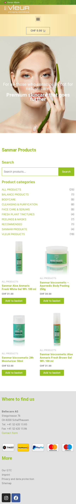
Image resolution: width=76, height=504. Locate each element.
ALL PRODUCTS (11, 189)
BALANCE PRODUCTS (15, 194)
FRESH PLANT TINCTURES (18, 214)
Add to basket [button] (13, 300)
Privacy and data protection (18, 479)
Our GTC (7, 470)
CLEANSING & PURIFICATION (19, 204)
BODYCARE (9, 199)
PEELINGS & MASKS (14, 219)
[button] (38, 19)
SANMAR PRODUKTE (14, 229)
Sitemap (6, 483)
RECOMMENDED (12, 224)
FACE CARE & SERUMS (16, 209)
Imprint (6, 474)
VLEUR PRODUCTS (13, 234)
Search (66, 171)
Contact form (10, 433)
